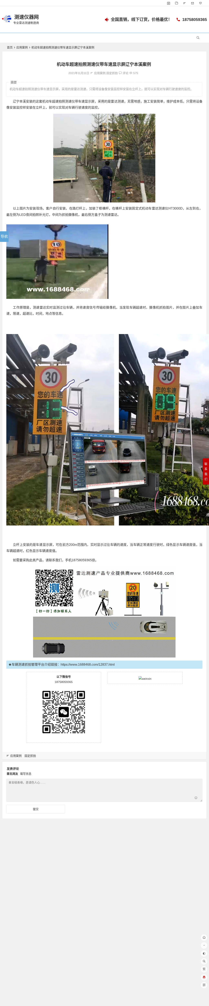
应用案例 (22, 47)
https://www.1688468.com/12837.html (88, 664)
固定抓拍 (112, 73)
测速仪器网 (26, 17)
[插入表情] (196, 798)
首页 (10, 47)
